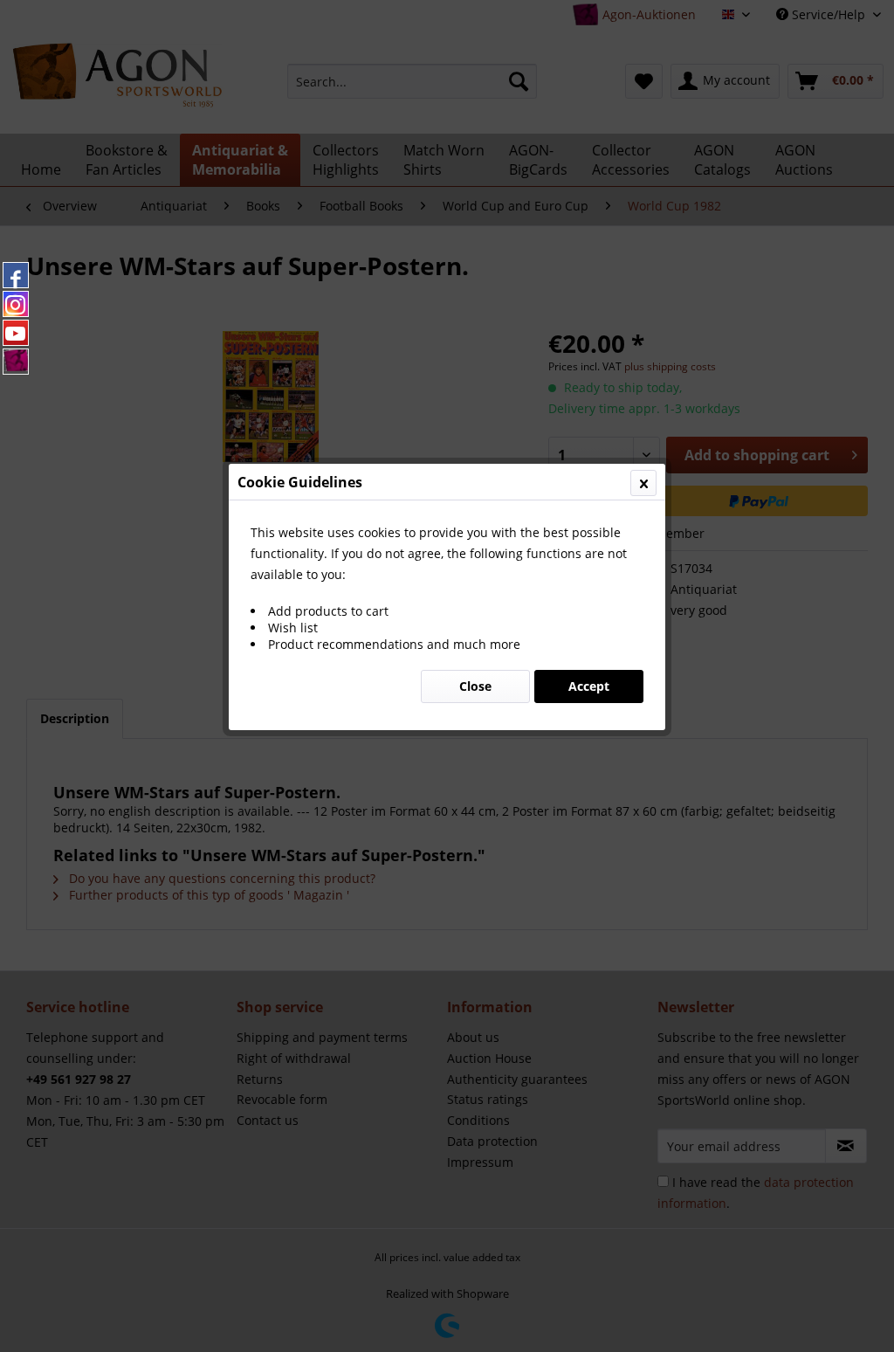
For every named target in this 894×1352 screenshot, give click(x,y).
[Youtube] (16, 333)
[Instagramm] (16, 304)
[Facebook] (16, 275)
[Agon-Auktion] (16, 361)
